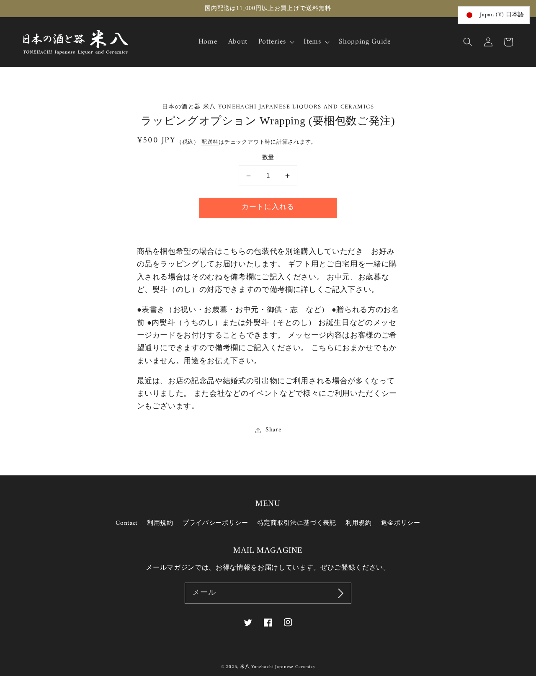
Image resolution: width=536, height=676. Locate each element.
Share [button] (273, 430)
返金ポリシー (400, 523)
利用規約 (160, 523)
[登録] (341, 593)
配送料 (210, 142)
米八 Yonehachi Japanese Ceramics (277, 667)
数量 (268, 158)
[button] (468, 42)
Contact (127, 523)
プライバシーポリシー (215, 523)
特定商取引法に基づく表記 (297, 523)
